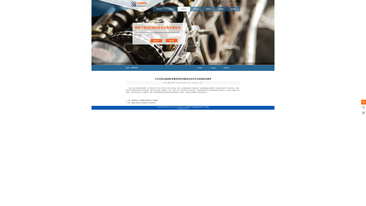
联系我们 (233, 9)
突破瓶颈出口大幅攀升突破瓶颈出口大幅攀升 (145, 100)
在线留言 (221, 9)
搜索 (237, 4)
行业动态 (213, 68)
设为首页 (221, 1)
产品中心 (196, 9)
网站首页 (159, 9)
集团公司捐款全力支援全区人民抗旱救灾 (144, 102)
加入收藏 (228, 1)
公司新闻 (199, 68)
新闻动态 (184, 9)
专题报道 (226, 68)
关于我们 (171, 9)
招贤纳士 (208, 9)
